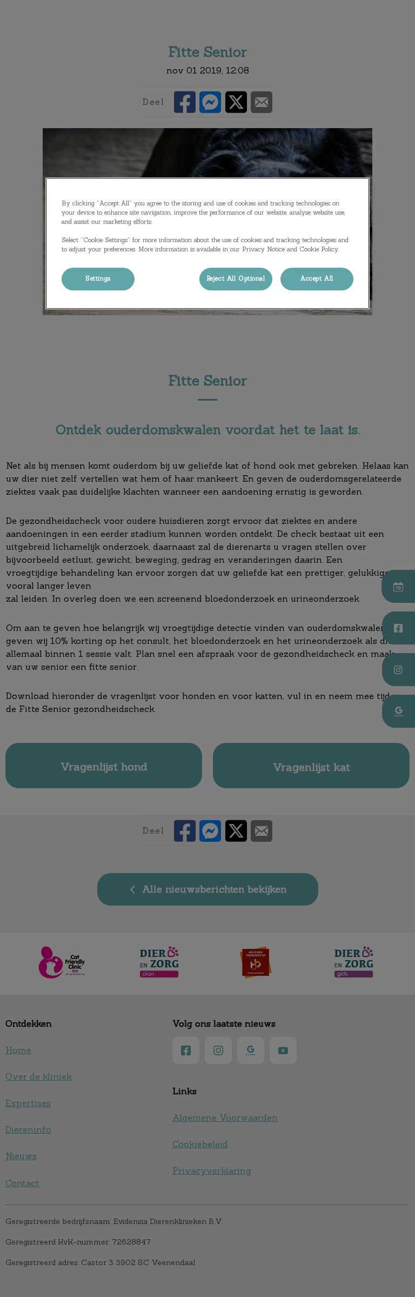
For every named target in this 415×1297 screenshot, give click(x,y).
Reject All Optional (235, 278)
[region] (207, 243)
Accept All (316, 278)
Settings (98, 278)
